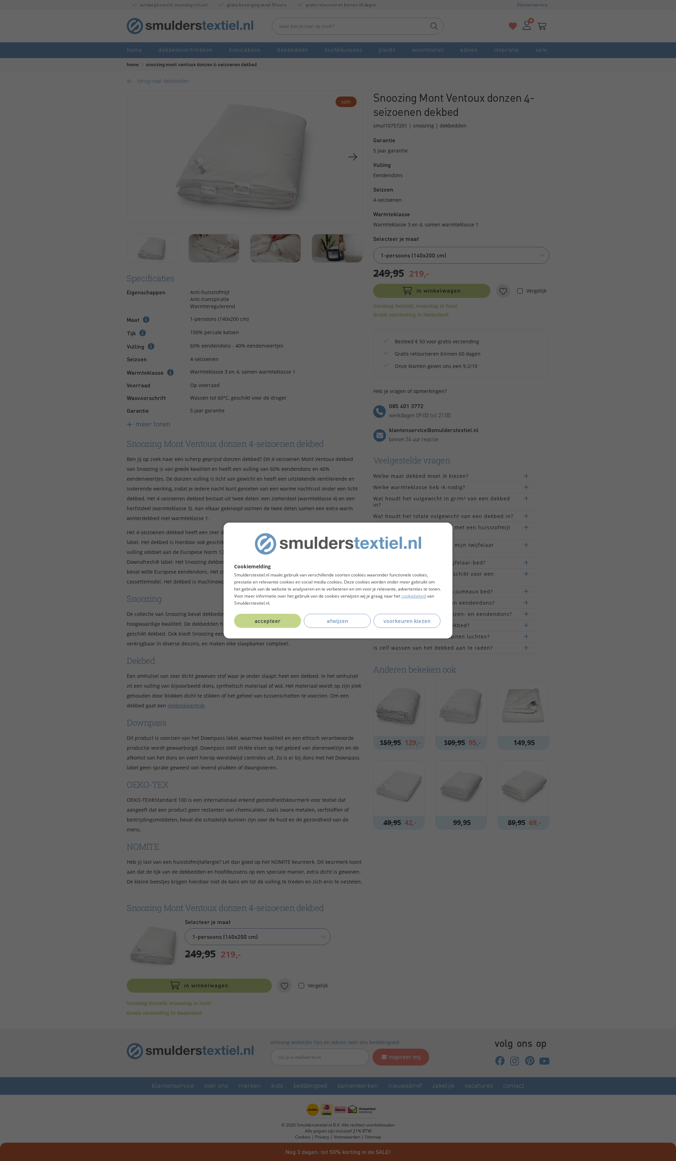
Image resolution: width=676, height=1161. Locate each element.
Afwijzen (337, 620)
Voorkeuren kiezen (407, 620)
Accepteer (268, 620)
